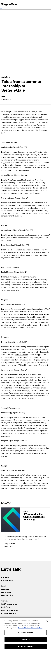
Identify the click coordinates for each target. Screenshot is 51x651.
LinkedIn (5, 589)
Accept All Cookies (25, 646)
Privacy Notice (36, 628)
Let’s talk (11, 569)
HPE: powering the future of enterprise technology (34, 517)
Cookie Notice (24, 628)
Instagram (6, 592)
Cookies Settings (25, 633)
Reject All (25, 639)
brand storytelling (21, 355)
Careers (5, 577)
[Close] (47, 621)
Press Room (7, 581)
